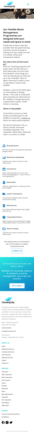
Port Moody (5, 403)
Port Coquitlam (6, 400)
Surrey (4, 383)
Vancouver (5, 372)
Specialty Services (7, 358)
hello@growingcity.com (9, 331)
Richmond (5, 389)
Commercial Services (8, 352)
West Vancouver (7, 375)
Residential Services (8, 349)
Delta (3, 391)
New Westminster (7, 394)
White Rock (5, 405)
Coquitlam (5, 397)
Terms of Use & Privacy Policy (11, 414)
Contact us (17, 251)
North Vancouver (7, 377)
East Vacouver (6, 380)
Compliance (5, 417)
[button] (28, 4)
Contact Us (5, 363)
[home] (9, 4)
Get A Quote (17, 286)
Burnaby (4, 386)
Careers (4, 360)
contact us (25, 118)
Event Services (6, 355)
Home (3, 346)
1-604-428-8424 (6, 328)
